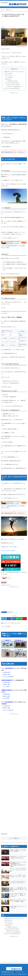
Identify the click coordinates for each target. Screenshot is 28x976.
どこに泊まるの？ (9, 77)
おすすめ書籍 (6, 698)
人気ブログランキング (5, 584)
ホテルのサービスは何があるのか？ (14, 86)
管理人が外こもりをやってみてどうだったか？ (14, 71)
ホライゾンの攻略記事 (8, 676)
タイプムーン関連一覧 (8, 710)
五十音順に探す (6, 672)
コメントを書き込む (14, 838)
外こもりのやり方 (8, 73)
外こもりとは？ (9, 75)
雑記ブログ (4, 612)
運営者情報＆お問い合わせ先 (7, 971)
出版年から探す (6, 696)
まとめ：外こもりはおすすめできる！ (12, 88)
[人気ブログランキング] (4, 583)
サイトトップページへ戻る (8, 550)
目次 (12, 69)
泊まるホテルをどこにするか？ (13, 84)
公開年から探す (6, 684)
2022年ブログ (10, 612)
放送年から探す (6, 674)
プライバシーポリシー (20, 971)
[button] (25, 626)
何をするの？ (8, 79)
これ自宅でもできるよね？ (12, 80)
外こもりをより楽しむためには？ (13, 82)
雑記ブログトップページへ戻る (9, 546)
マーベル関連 (6, 686)
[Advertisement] (14, 21)
